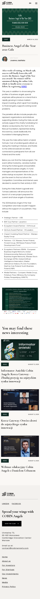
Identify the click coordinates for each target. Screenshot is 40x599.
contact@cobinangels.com (15, 548)
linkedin (5, 504)
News (4, 578)
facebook (16, 504)
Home (5, 557)
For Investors (8, 565)
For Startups (8, 569)
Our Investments (10, 574)
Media (5, 582)
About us (6, 561)
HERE (24, 86)
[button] (30, 3)
